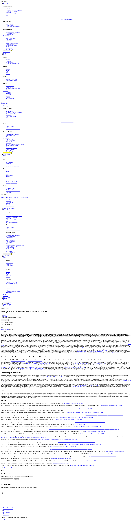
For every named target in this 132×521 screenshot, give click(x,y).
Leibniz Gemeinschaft (8, 507)
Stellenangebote (9, 72)
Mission (7, 70)
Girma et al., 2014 (94, 385)
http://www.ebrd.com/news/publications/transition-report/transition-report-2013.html (82, 444)
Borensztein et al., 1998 (6, 367)
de (6, 195)
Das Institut (8, 92)
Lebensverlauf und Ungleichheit (13, 26)
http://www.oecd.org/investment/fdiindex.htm (61, 458)
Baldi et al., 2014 (21, 361)
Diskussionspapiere (10, 44)
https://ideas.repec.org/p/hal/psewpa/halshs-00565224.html (82, 465)
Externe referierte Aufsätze (12, 43)
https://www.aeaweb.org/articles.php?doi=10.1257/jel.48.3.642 (63, 446)
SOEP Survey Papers (10, 49)
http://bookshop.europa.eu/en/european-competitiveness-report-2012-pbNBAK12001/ (76, 442)
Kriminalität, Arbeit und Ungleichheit (14, 10)
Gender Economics (10, 24)
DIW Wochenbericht (10, 37)
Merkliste (9, 208)
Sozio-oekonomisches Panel (67, 19)
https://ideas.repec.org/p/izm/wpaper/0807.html (87, 460)
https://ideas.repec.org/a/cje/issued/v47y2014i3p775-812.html (69, 419)
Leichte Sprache (6, 305)
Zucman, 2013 (124, 380)
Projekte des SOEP (10, 87)
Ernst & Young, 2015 (116, 352)
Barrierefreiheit (6, 512)
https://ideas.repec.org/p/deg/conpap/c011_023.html (112, 405)
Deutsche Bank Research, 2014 (98, 363)
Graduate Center (9, 94)
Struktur (8, 69)
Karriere (8, 96)
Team (7, 71)
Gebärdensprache (7, 304)
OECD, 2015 (104, 350)
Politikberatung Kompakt (11, 45)
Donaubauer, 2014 (31, 367)
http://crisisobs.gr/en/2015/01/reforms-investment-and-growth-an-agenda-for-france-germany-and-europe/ (23, 437)
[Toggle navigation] (6, 1)
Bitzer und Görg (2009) (77, 386)
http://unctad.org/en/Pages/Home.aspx (61, 463)
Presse (4, 53)
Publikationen (6, 316)
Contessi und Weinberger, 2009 (81, 363)
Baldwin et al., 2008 (81, 351)
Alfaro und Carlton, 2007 (44, 363)
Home (4, 315)
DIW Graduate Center (8, 509)
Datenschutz (6, 515)
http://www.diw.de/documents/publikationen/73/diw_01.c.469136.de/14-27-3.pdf (85, 412)
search (2, 1)
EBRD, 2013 (85, 347)
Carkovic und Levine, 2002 (32, 363)
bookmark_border (4, 103)
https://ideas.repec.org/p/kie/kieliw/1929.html (95, 431)
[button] (3, 1)
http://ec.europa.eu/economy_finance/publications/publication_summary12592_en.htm (104, 415)
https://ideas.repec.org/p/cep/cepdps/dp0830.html (73, 403)
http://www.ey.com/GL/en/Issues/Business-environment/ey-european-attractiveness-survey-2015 (56, 439)
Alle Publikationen (7, 50)
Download (5, 329)
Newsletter (3, 481)
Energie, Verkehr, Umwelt (11, 11)
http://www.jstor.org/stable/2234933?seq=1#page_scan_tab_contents (86, 408)
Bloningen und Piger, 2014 (60, 376)
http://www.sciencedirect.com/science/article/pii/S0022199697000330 (90, 422)
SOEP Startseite (9, 59)
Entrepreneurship (9, 25)
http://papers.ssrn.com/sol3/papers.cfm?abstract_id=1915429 (101, 453)
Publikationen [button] (6, 35)
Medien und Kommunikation (12, 63)
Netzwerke (8, 93)
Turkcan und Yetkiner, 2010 (38, 368)
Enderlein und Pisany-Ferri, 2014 (35, 361)
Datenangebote (9, 34)
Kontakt (8, 74)
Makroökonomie (9, 8)
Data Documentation (10, 46)
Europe (13, 467)
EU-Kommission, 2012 (40, 369)
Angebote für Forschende (11, 79)
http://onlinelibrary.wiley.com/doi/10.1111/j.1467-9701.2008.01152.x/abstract (76, 417)
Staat (7, 15)
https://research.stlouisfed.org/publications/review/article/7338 (87, 426)
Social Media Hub (10, 98)
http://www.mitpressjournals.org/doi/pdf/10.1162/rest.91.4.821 (102, 456)
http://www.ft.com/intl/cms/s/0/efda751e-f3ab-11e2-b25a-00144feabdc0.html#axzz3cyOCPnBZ (71, 449)
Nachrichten (8, 61)
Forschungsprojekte (10, 33)
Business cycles (7, 467)
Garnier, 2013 (14, 361)
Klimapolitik (8, 12)
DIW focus (8, 40)
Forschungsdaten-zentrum (11, 80)
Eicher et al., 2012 (47, 376)
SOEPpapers (9, 48)
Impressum (5, 513)
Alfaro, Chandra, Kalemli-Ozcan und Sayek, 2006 (74, 367)
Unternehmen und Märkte (11, 13)
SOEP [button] (4, 54)
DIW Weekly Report (10, 38)
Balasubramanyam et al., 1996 (24, 368)
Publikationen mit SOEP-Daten (13, 88)
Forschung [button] (5, 3)
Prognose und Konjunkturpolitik (13, 32)
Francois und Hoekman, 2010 (95, 351)
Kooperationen (9, 89)
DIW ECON (6, 510)
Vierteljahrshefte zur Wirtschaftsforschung (15, 41)
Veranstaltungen (6, 52)
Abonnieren (16, 479)
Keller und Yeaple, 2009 (82, 385)
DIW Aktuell (9, 39)
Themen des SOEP (10, 86)
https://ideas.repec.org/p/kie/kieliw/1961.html (115, 451)
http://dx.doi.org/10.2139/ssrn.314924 (81, 424)
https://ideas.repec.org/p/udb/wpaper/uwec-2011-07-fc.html (92, 433)
